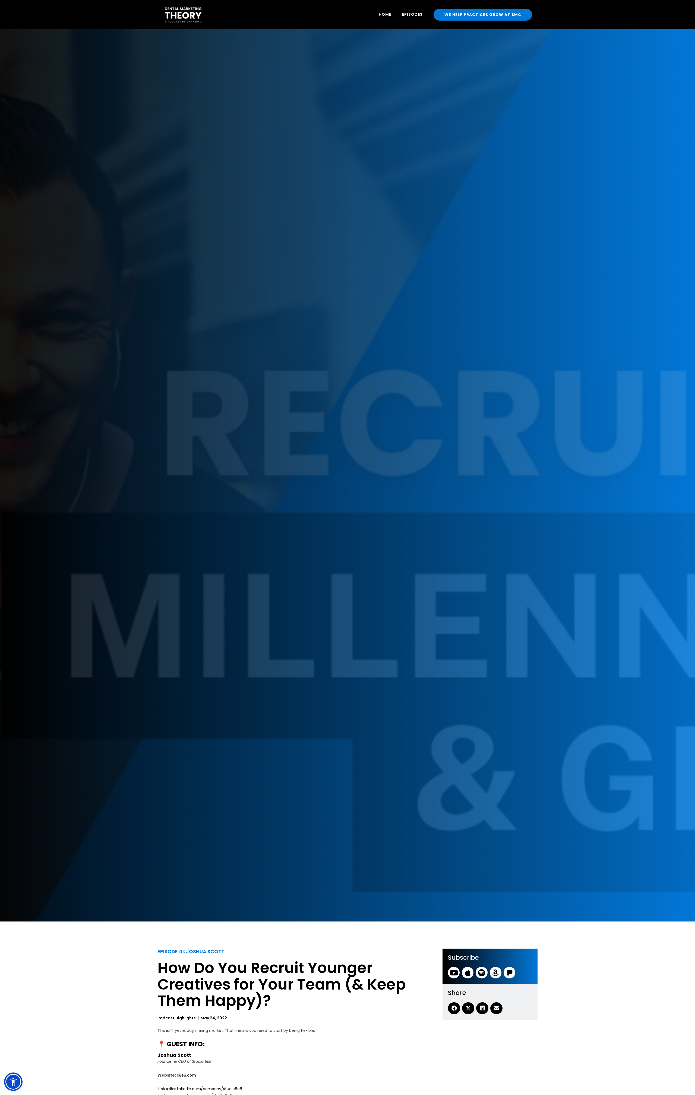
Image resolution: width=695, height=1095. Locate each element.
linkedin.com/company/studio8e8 (209, 1088)
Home (385, 14)
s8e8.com (186, 1075)
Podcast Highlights (176, 1018)
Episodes (412, 14)
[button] (13, 1082)
